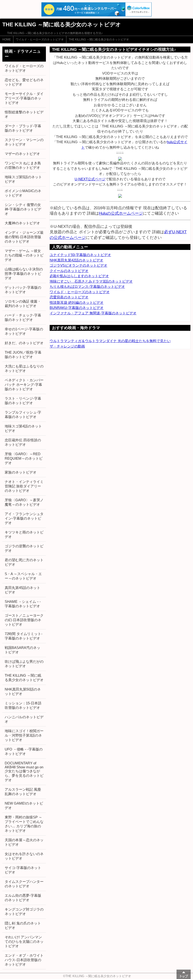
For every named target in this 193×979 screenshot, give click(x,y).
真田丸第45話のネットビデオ (22, 590)
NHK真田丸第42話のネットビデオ (76, 260)
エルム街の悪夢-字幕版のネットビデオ (23, 897)
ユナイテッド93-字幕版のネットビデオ (80, 255)
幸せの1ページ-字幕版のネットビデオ (24, 331)
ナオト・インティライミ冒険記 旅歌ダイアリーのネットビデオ (24, 486)
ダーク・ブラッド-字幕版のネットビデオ (23, 128)
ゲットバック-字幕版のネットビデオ (23, 289)
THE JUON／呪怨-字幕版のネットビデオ (23, 354)
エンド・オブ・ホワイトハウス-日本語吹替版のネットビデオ (24, 959)
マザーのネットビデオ (22, 154)
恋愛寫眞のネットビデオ (69, 297)
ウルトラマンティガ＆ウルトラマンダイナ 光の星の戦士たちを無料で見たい (110, 341)
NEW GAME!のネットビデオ (24, 805)
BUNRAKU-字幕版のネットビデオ (77, 308)
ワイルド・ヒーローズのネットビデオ (40, 39)
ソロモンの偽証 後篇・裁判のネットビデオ (23, 303)
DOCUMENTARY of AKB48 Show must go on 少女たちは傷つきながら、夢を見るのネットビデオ (24, 771)
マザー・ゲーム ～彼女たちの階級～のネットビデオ (24, 255)
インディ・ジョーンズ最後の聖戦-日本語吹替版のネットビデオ (24, 236)
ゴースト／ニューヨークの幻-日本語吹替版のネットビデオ (24, 619)
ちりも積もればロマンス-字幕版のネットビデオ (87, 286)
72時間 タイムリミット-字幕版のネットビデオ (23, 636)
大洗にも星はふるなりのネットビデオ (24, 368)
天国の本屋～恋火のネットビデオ (24, 842)
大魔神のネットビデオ (22, 223)
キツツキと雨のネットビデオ (24, 534)
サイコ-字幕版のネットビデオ (23, 870)
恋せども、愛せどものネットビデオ (24, 82)
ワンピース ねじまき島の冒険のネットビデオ (23, 165)
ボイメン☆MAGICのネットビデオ (23, 193)
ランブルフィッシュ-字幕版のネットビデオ (23, 414)
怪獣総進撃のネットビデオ (24, 114)
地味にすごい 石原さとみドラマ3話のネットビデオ (91, 281)
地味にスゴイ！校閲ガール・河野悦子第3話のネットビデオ (24, 735)
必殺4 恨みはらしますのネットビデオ (79, 276)
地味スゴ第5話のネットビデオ (23, 179)
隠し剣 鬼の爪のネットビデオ (23, 925)
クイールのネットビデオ (69, 271)
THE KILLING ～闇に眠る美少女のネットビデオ (99, 39)
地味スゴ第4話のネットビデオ (23, 428)
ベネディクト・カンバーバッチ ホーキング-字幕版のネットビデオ (24, 384)
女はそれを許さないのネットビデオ (24, 856)
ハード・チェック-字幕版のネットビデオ (23, 317)
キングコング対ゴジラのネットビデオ (24, 911)
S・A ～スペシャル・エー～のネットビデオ (23, 576)
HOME (6, 39)
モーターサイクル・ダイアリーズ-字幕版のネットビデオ (24, 98)
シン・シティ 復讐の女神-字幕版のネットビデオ (23, 209)
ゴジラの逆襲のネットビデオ (24, 548)
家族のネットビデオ (20, 472)
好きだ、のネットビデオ (24, 343)
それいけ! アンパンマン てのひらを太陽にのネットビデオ (24, 941)
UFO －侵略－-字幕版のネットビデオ (24, 751)
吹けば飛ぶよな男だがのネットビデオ (24, 663)
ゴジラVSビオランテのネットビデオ (78, 265)
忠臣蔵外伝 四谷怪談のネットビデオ (23, 442)
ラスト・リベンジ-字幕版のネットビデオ (23, 400)
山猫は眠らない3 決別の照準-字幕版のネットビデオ (24, 273)
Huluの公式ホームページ (121, 213)
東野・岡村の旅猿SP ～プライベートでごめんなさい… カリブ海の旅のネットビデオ (24, 824)
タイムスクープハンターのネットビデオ (24, 884)
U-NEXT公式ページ (90, 179)
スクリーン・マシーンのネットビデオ (24, 142)
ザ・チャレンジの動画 (67, 346)
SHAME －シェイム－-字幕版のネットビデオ (23, 604)
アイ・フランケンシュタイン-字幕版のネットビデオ (24, 518)
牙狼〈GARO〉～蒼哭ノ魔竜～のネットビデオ (24, 502)
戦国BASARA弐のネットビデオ (22, 650)
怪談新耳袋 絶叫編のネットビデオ (77, 302)
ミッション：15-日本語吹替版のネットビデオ (23, 705)
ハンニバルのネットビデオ (24, 719)
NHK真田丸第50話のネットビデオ (23, 691)
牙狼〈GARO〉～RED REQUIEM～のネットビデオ (24, 458)
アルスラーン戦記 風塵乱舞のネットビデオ (23, 791)
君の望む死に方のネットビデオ (24, 562)
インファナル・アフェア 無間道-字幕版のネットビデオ (93, 313)
